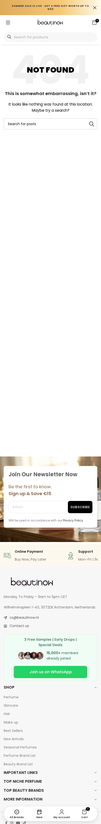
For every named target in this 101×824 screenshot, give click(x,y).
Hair (7, 713)
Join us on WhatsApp (50, 672)
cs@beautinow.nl (24, 617)
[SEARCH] (91, 124)
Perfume (11, 697)
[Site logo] (50, 22)
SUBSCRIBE (80, 507)
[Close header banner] (95, 7)
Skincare (11, 705)
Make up (11, 722)
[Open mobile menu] (8, 22)
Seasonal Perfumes (20, 747)
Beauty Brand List (18, 764)
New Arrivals (14, 739)
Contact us (19, 625)
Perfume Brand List (20, 755)
